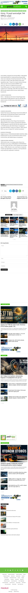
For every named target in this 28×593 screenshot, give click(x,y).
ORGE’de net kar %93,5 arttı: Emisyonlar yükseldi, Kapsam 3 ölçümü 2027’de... (17, 397)
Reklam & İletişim (7, 576)
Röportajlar (14, 584)
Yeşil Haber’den (20, 584)
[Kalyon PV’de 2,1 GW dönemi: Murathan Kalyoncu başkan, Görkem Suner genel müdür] (4, 385)
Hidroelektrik (12, 222)
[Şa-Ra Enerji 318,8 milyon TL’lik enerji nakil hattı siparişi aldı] (4, 392)
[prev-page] (13, 239)
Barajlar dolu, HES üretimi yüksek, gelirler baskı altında (14, 224)
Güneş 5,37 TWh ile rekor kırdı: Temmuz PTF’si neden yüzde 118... (13, 325)
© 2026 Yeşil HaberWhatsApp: (13, 590)
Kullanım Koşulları (11, 574)
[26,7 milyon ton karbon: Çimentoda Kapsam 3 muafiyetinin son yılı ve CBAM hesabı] (14, 366)
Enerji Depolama (14, 580)
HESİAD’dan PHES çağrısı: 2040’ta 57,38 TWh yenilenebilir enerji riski (23, 236)
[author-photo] (14, 204)
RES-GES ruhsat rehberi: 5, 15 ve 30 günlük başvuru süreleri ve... (16, 334)
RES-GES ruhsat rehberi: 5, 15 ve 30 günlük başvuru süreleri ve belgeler (4, 225)
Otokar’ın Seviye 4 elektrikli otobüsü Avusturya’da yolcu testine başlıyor (12, 464)
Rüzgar (23, 577)
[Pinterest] (13, 570)
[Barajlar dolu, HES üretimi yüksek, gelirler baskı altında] (14, 220)
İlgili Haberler (8, 214)
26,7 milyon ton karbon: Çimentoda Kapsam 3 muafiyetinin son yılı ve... (12, 377)
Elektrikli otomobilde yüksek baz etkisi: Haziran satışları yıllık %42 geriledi (17, 473)
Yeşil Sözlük (18, 576)
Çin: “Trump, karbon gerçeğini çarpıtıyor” (6, 197)
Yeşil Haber (5, 17)
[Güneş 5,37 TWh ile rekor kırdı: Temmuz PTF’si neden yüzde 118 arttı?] (14, 314)
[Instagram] (8, 570)
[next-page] (14, 239)
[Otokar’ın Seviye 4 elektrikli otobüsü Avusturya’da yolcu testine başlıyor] (14, 453)
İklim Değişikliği (21, 580)
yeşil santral (3, 185)
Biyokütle (22, 579)
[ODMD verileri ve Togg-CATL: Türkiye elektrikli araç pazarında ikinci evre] (4, 480)
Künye (24, 574)
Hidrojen (12, 579)
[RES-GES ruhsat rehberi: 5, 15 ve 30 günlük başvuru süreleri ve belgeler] (5, 220)
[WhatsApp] (19, 24)
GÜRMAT (13, 184)
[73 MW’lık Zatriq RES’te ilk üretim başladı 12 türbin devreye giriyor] (5, 231)
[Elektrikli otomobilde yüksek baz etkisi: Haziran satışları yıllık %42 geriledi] (4, 474)
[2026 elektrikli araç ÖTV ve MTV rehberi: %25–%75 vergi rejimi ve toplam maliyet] (4, 487)
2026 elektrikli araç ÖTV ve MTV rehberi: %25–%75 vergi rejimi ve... (17, 486)
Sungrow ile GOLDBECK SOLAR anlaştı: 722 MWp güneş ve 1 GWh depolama (14, 236)
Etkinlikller (24, 582)
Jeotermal (17, 579)
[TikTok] (15, 570)
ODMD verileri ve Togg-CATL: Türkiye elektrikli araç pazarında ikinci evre (16, 479)
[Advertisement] (14, 59)
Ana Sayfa (2, 9)
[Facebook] (16, 24)
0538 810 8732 (16, 591)
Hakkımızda (4, 574)
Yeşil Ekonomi (3, 222)
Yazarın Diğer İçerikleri (17, 214)
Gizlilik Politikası (19, 574)
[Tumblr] (18, 570)
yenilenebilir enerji (18, 184)
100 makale (6, 577)
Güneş (6, 9)
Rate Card (13, 576)
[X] (10, 24)
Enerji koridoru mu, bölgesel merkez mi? (22, 197)
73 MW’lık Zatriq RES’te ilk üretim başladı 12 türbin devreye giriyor (5, 235)
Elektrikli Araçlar (5, 442)
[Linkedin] (13, 24)
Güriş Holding (8, 184)
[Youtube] (22, 570)
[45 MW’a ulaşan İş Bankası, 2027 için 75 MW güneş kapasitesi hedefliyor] (23, 220)
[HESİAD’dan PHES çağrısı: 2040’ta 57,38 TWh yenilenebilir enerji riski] (23, 231)
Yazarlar (23, 576)
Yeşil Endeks (4, 355)
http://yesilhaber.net (14, 210)
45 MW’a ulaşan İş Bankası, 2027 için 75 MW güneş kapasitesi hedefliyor (22, 225)
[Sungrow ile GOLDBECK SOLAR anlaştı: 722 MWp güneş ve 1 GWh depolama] (14, 231)
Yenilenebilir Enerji (4, 322)
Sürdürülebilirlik (5, 582)
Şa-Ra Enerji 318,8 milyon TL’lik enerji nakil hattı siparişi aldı (17, 391)
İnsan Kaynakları (8, 584)
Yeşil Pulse (21, 222)
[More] (23, 24)
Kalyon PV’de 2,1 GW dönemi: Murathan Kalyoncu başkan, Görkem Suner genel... (17, 384)
